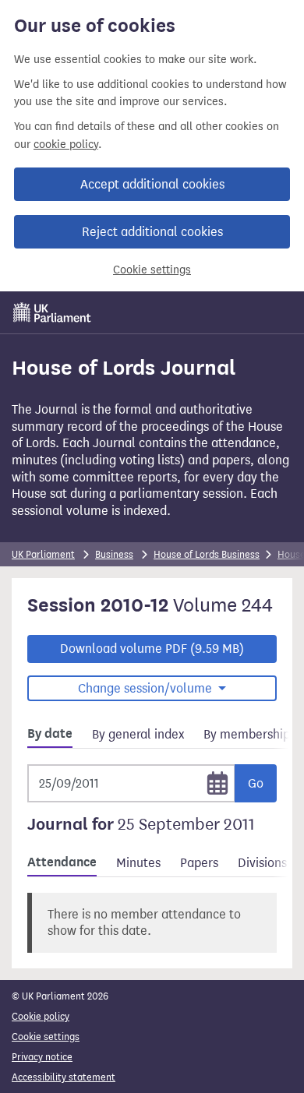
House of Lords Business (207, 554)
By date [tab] (49, 734)
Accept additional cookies (152, 184)
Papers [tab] (199, 862)
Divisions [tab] (262, 862)
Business (114, 554)
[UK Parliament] (52, 312)
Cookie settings (152, 270)
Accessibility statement (63, 1077)
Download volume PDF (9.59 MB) (152, 648)
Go (255, 783)
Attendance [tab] (62, 862)
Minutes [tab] (138, 862)
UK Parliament (43, 554)
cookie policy (66, 144)
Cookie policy (40, 1016)
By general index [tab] (138, 734)
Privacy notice (42, 1057)
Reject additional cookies (152, 231)
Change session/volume (146, 688)
